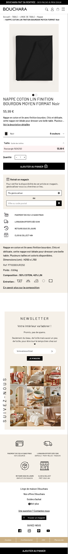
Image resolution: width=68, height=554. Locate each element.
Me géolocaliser (15, 193)
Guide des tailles (17, 143)
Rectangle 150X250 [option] (34, 148)
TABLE (15, 17)
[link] (52, 9)
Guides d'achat (34, 499)
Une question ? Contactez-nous (34, 510)
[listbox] (34, 149)
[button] (32, 94)
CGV (43, 540)
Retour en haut (62, 545)
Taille (14, 142)
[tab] (34, 287)
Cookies (8, 540)
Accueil (6, 17)
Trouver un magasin (36, 517)
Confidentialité (26, 540)
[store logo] (15, 9)
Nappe (40, 17)
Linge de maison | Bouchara (34, 488)
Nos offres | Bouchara (34, 494)
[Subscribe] (52, 351)
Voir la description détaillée (16, 124)
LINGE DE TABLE (27, 17)
